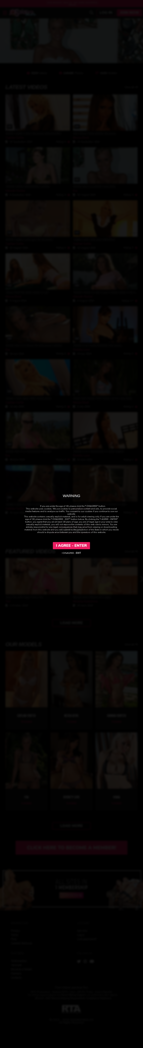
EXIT (78, 553)
